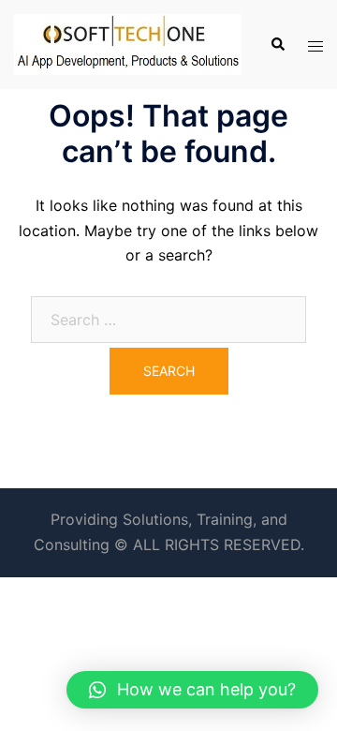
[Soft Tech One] (128, 43)
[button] (192, 690)
